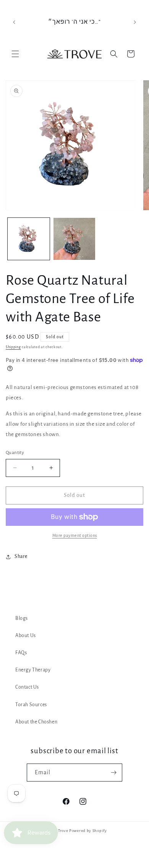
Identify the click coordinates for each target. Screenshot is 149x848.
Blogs (21, 618)
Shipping (13, 347)
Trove (63, 831)
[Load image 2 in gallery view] (74, 239)
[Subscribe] (113, 773)
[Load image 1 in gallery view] (29, 239)
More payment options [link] (74, 535)
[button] (15, 53)
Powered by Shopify (88, 831)
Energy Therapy (32, 670)
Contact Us (27, 687)
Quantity (15, 452)
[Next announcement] (134, 22)
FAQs (21, 652)
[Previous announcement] (14, 22)
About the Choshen (36, 722)
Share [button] (21, 556)
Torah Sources (31, 704)
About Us (25, 635)
